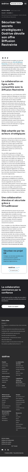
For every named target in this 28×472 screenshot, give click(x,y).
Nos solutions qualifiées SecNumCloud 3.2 (11, 343)
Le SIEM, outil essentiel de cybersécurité (11, 333)
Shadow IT (4, 323)
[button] (3, 58)
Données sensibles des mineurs (9, 335)
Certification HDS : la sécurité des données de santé (13, 331)
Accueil (3, 13)
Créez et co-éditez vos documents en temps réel (12, 341)
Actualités (9, 13)
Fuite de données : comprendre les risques (11, 337)
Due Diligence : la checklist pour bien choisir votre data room (14, 326)
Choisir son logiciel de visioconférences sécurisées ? (13, 329)
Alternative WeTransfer (7, 339)
